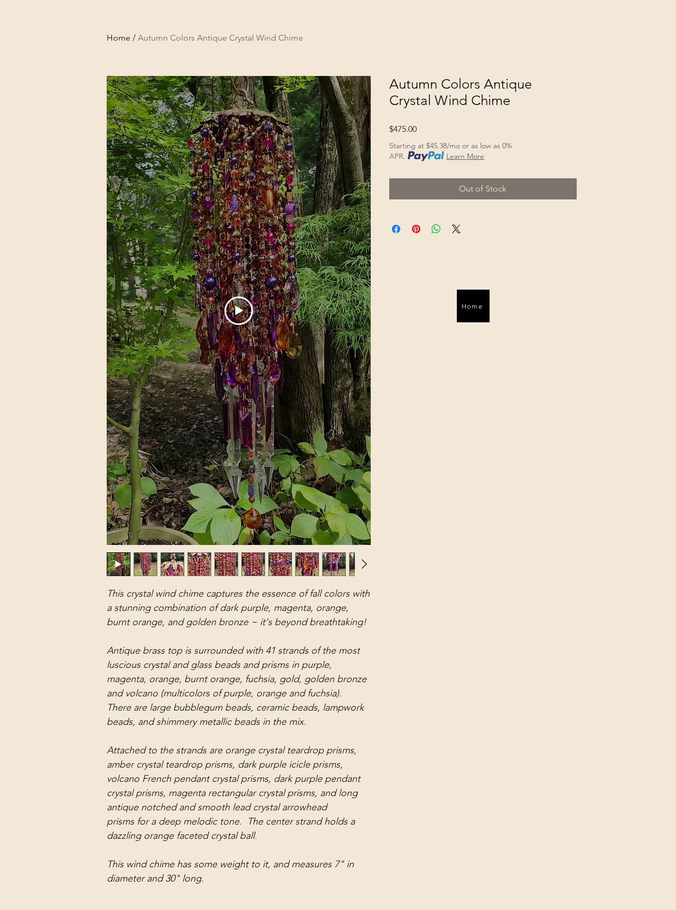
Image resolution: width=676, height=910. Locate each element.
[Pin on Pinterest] (416, 229)
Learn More (465, 156)
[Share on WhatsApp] (436, 229)
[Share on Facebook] (396, 229)
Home (118, 38)
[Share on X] (456, 229)
